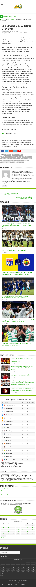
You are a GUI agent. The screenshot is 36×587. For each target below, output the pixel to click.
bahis (19, 156)
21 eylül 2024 (7, 154)
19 (13, 531)
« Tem (2, 537)
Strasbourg (12, 34)
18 (8, 531)
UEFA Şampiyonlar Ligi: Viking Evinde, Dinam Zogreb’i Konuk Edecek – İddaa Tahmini (15, 297)
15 (27, 529)
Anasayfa (3, 19)
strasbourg (20, 162)
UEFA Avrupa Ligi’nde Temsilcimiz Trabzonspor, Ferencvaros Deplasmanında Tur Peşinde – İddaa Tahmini (16, 225)
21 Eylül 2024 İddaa (17, 154)
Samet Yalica (6, 31)
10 (3, 529)
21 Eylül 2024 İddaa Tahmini (8, 156)
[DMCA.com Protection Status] (18, 509)
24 (3, 533)
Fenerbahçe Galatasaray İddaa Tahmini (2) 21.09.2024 (24, 197)
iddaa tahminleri (6, 162)
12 (13, 529)
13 (18, 529)
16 (32, 529)
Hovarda (4, 133)
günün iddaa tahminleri (8, 160)
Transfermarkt (4, 494)
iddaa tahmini (25, 160)
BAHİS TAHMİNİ (11, 19)
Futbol (19, 32)
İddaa (22, 32)
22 (27, 531)
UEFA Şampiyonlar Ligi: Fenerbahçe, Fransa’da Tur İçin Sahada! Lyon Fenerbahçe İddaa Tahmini (17, 273)
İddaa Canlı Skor (5, 488)
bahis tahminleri (27, 156)
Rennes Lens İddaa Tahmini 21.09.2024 (11, 193)
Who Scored (4, 490)
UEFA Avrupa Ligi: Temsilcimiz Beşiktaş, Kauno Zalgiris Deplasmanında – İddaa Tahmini (16, 249)
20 (18, 531)
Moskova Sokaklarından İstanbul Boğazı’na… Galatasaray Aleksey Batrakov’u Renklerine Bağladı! (22, 368)
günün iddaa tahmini (25, 158)
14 (22, 529)
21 (22, 531)
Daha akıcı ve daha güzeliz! (10, 16)
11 (8, 529)
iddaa (17, 160)
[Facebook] (17, 583)
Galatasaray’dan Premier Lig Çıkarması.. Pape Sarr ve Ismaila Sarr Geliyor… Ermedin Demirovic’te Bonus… (22, 360)
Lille (9, 34)
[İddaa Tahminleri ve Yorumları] (18, 6)
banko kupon (5, 158)
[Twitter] (18, 583)
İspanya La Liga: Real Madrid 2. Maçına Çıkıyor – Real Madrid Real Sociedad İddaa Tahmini (18, 320)
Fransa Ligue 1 (14, 32)
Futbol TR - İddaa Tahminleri (20, 580)
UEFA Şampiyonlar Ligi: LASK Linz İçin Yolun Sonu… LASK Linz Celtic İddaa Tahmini (17, 344)
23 (32, 531)
